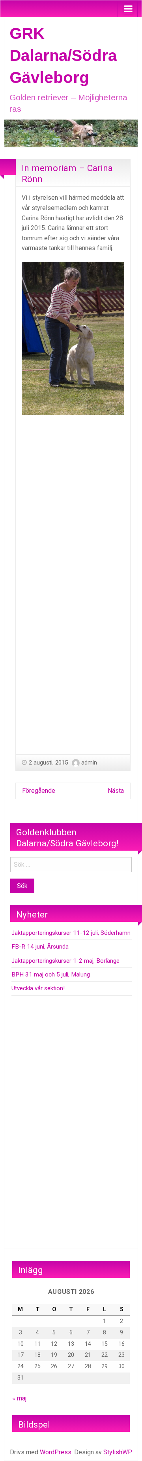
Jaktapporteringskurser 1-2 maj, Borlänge (65, 960)
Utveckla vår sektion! (38, 988)
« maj (19, 1398)
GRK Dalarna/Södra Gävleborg (63, 55)
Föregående (38, 790)
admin (89, 762)
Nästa (116, 790)
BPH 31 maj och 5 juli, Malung (50, 974)
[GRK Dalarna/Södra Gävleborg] (71, 132)
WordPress (55, 1452)
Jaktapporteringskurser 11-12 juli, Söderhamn (71, 932)
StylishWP (117, 1452)
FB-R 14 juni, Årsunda (40, 946)
